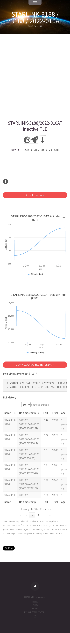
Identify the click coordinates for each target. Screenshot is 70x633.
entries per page (40, 404)
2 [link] (38, 515)
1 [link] (32, 515)
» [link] (50, 515)
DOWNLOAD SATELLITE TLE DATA (35, 364)
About (35, 601)
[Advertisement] (35, 77)
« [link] (20, 515)
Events (35, 608)
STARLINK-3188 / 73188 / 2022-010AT (35, 17)
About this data (35, 195)
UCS (56, 521)
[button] (15, 413)
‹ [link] (26, 515)
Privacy (35, 604)
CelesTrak (24, 521)
